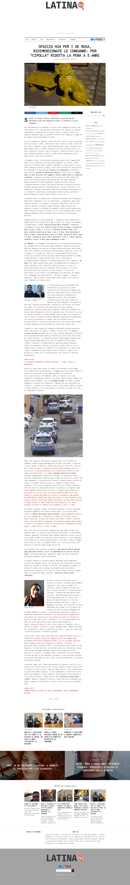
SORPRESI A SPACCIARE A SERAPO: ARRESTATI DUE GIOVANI (73, 734)
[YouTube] (102, 39)
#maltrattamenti (89, 150)
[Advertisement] (65, 21)
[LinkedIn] (99, 39)
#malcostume (98, 148)
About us (70, 878)
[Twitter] (94, 39)
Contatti (64, 878)
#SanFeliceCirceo (96, 160)
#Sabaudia (89, 160)
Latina (41, 39)
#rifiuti (96, 158)
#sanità (103, 160)
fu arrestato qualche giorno (65, 521)
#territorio (98, 166)
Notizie (33, 39)
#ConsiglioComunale (90, 133)
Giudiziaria (74, 59)
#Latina (99, 145)
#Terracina (90, 166)
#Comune (101, 131)
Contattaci (72, 39)
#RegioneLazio (90, 158)
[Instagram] (97, 39)
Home (27, 39)
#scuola (88, 163)
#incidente (102, 141)
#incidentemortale (90, 145)
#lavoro (87, 148)
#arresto (101, 125)
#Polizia (87, 153)
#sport (102, 163)
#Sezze (98, 163)
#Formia (94, 139)
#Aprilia (95, 126)
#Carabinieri (89, 128)
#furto (87, 141)
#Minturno (95, 150)
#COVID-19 (101, 133)
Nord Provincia (50, 39)
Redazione (57, 59)
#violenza (88, 168)
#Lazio (92, 148)
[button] (104, 115)
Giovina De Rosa (37, 624)
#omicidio (100, 150)
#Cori (95, 133)
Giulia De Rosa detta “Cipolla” (47, 309)
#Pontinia (92, 153)
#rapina (102, 155)
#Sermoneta (93, 163)
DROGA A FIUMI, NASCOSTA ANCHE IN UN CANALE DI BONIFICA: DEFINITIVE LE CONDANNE (53, 736)
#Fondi (88, 139)
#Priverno (97, 153)
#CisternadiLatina (92, 131)
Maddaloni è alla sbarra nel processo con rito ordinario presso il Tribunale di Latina (51, 617)
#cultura (88, 136)
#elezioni (98, 136)
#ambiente (88, 126)
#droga (93, 136)
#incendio (97, 141)
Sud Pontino (62, 39)
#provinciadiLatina (93, 155)
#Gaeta (92, 141)
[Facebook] (92, 39)
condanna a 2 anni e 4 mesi (64, 505)
